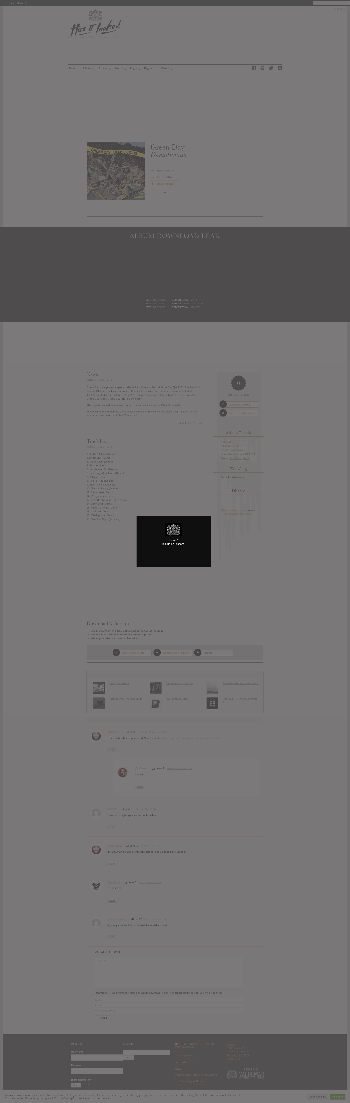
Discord (179, 544)
